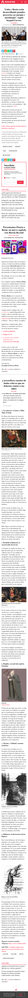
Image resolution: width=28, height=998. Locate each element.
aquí (8, 369)
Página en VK (7, 334)
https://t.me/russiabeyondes (17, 943)
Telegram (20, 54)
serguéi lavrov (7, 146)
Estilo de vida (14, 235)
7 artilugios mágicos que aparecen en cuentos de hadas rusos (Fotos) (12, 949)
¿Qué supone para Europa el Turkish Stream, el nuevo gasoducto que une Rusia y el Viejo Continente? (14, 195)
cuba (4, 151)
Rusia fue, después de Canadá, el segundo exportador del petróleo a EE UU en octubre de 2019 (13, 215)
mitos (21, 954)
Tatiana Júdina (6, 705)
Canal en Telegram (9, 331)
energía (17, 146)
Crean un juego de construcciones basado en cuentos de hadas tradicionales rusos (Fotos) (13, 973)
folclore (14, 954)
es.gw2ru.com (6, 318)
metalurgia (6, 155)
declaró (4, 73)
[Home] (3, 2)
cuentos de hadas (8, 958)
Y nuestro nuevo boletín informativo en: (11, 339)
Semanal (8, 177)
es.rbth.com (5, 312)
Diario (14, 177)
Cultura (13, 391)
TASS (15, 106)
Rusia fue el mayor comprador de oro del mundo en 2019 (13, 209)
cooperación (13, 151)
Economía (14, 23)
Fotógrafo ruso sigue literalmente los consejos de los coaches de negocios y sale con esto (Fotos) (13, 202)
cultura (5, 954)
